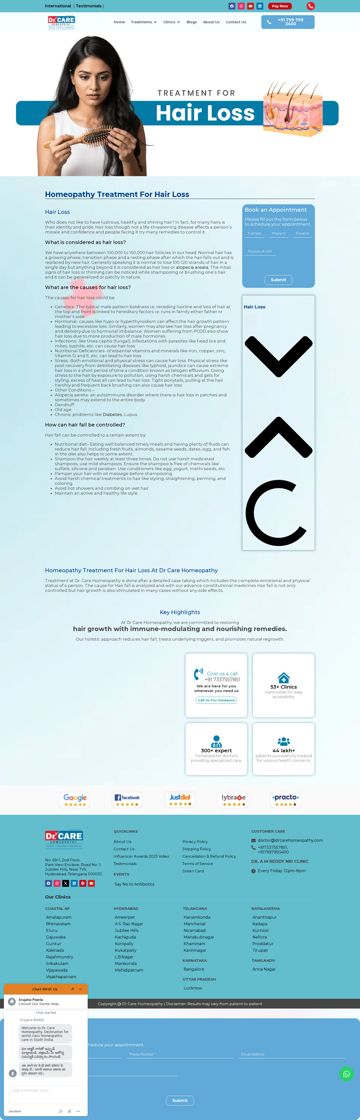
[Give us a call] (198, 674)
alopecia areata (192, 267)
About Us (122, 841)
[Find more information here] (46, 1050)
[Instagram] (241, 6)
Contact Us (124, 849)
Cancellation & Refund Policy (209, 856)
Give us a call (222, 674)
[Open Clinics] (178, 22)
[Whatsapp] (346, 1074)
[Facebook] (231, 6)
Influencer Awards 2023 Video (141, 856)
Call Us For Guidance (216, 700)
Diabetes (112, 414)
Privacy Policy (195, 841)
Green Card (193, 871)
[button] (278, 357)
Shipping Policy (196, 849)
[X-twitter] (65, 883)
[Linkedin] (259, 6)
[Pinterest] (82, 883)
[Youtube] (250, 6)
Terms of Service (197, 863)
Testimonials (125, 863)
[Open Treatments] (155, 22)
